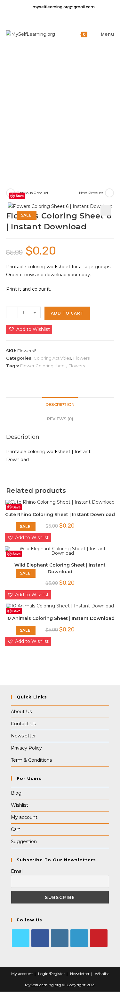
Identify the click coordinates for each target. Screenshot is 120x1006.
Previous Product (33, 192)
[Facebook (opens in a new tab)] (55, 14)
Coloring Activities (52, 358)
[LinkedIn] (79, 938)
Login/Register (51, 973)
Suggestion (24, 841)
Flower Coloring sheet (43, 365)
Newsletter (23, 736)
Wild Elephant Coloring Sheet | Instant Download (60, 568)
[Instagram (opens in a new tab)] (69, 14)
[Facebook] (40, 938)
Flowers (81, 358)
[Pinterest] (99, 938)
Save (20, 195)
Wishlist (19, 805)
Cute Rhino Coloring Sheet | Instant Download (60, 514)
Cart (15, 829)
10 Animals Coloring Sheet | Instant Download (60, 618)
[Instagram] (59, 938)
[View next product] (109, 192)
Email (17, 871)
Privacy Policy (26, 748)
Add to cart (67, 313)
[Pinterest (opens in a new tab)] (62, 14)
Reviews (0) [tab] (60, 418)
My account (24, 817)
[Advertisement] (60, 109)
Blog (16, 793)
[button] (105, 210)
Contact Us (23, 724)
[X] (20, 938)
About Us (21, 711)
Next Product (91, 192)
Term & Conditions (31, 760)
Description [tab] (60, 404)
